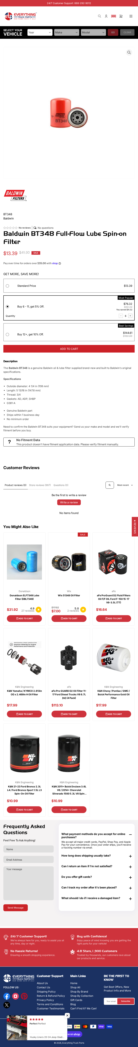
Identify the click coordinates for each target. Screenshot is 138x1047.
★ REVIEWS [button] (134, 527)
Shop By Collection (81, 995)
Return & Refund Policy (51, 995)
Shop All (75, 987)
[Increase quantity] (130, 316)
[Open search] (110, 485)
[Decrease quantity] (121, 316)
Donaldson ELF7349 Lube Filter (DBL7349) (24, 597)
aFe (114, 591)
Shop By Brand (79, 991)
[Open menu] (131, 16)
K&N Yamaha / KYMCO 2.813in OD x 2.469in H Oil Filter (24, 692)
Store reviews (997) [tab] (40, 485)
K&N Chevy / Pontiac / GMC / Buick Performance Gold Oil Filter (113, 694)
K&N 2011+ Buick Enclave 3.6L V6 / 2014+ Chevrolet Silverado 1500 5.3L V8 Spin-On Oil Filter (69, 790)
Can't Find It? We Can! (83, 1008)
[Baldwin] (15, 195)
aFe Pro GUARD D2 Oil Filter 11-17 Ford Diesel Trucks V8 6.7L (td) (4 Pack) (69, 694)
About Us (42, 983)
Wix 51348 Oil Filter (69, 595)
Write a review (69, 502)
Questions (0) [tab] (61, 485)
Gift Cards (76, 1000)
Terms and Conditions (50, 1004)
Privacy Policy (45, 1000)
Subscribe (125, 1001)
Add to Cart (26, 618)
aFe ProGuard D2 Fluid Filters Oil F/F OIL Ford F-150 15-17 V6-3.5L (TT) (113, 599)
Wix (69, 591)
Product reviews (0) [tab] (15, 485)
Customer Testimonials (50, 1008)
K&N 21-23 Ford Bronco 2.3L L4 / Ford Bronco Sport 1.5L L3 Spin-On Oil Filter (24, 790)
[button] (113, 16)
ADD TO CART (69, 349)
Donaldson (24, 591)
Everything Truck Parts (73, 1043)
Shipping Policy (46, 991)
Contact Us (43, 987)
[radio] (69, 286)
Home (73, 983)
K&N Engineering (24, 687)
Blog (73, 1004)
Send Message (16, 907)
